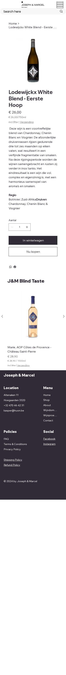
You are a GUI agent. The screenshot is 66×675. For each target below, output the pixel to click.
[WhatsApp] (10, 267)
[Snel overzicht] (33, 316)
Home (47, 395)
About (47, 405)
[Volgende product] (64, 316)
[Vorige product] (2, 316)
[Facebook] (15, 267)
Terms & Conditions (15, 444)
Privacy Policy (12, 449)
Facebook (49, 438)
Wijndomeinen (50, 410)
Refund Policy (12, 465)
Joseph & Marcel (19, 375)
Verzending (23, 365)
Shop (46, 400)
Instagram (49, 444)
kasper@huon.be (14, 410)
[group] (33, 329)
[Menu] (60, 4)
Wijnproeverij (50, 415)
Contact (48, 420)
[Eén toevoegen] (27, 227)
